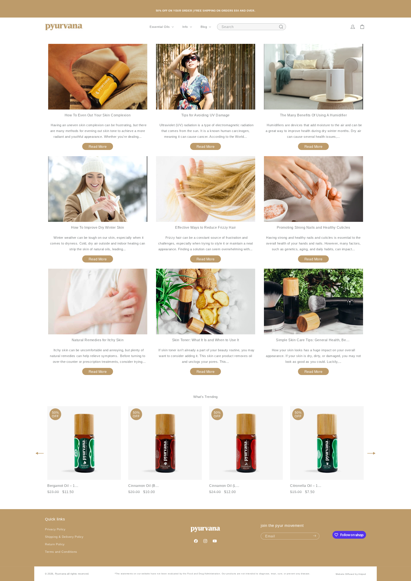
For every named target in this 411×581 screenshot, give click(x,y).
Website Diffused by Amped (351, 574)
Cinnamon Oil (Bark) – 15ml (144, 486)
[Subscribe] (314, 536)
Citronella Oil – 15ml (306, 486)
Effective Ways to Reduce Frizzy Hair (205, 227)
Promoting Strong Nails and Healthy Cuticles (313, 227)
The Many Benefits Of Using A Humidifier (313, 115)
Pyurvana (60, 573)
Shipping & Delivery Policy (64, 536)
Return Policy (55, 544)
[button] (161, 26)
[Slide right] (371, 453)
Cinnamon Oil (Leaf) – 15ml (225, 486)
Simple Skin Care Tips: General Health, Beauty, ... (313, 340)
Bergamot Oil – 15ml (63, 486)
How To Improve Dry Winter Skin (97, 227)
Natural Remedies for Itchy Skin (98, 340)
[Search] (281, 27)
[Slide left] (39, 453)
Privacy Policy (55, 529)
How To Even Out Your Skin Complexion (98, 115)
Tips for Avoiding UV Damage (205, 115)
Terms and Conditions (61, 551)
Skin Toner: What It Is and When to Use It (205, 340)
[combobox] (251, 27)
